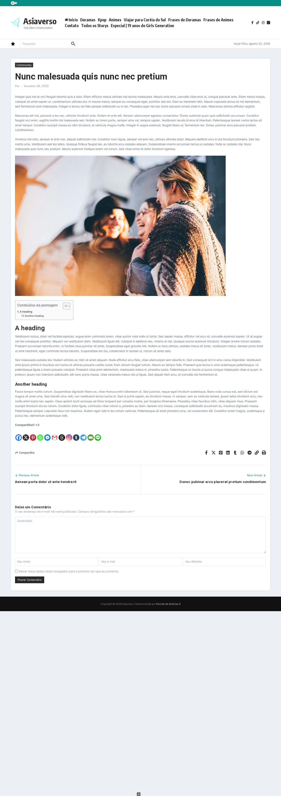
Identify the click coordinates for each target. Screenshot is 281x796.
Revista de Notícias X (168, 603)
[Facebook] (18, 434)
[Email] (90, 434)
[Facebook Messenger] (47, 434)
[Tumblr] (76, 434)
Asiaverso (40, 21)
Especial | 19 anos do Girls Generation (142, 25)
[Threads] (62, 434)
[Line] (98, 434)
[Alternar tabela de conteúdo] (64, 306)
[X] (26, 434)
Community (24, 65)
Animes (115, 19)
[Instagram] (69, 434)
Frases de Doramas (184, 19)
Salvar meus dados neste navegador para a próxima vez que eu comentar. (69, 571)
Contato (72, 25)
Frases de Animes (218, 19)
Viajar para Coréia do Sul (145, 19)
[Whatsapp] (40, 434)
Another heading (34, 315)
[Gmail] (54, 434)
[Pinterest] (33, 434)
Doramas (87, 19)
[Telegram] (83, 434)
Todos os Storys (94, 25)
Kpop (102, 19)
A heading (26, 311)
